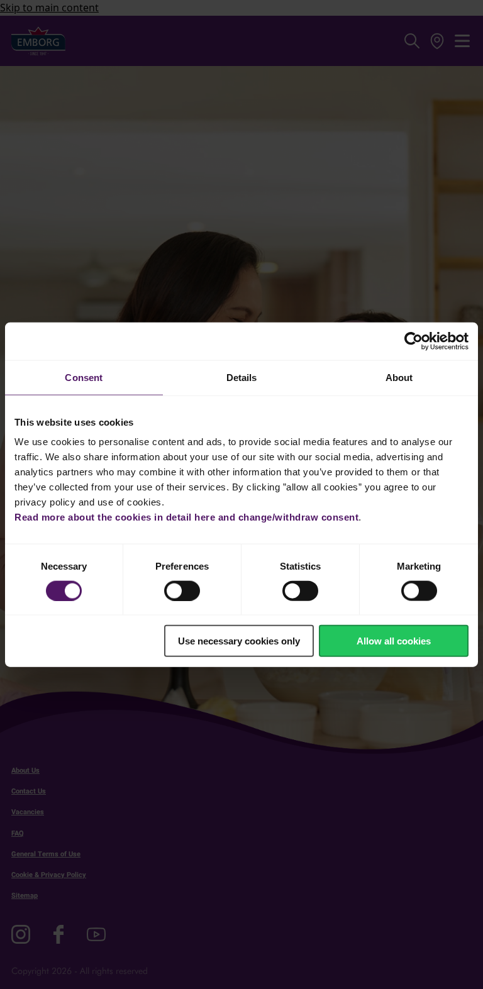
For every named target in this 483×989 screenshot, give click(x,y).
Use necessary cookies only (239, 641)
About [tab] (399, 377)
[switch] (182, 590)
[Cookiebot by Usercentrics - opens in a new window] (413, 340)
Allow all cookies (394, 641)
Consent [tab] (84, 377)
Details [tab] (241, 377)
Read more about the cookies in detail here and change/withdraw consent (186, 517)
